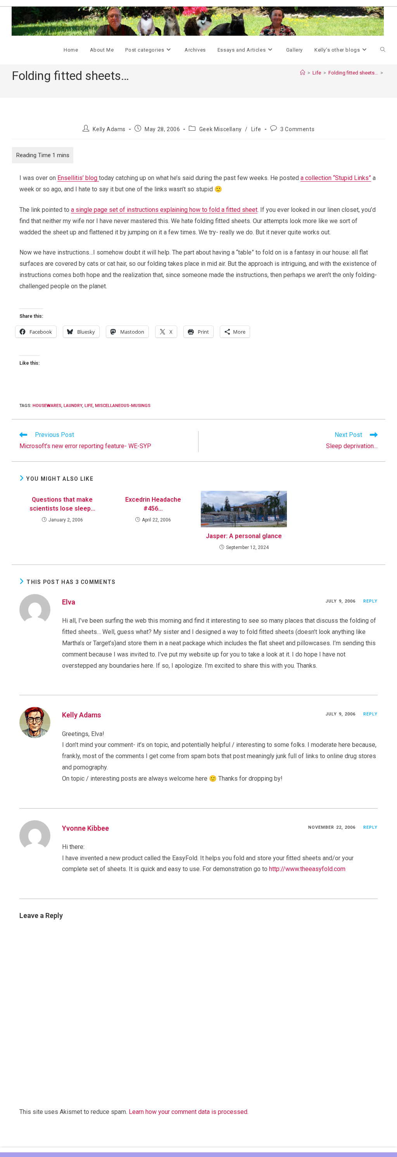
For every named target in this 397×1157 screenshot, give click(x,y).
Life (256, 129)
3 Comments (297, 129)
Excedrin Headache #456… (153, 504)
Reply (370, 601)
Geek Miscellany (220, 129)
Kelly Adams (109, 129)
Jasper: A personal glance (244, 536)
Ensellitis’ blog (78, 178)
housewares (47, 405)
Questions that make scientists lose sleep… (62, 504)
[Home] (302, 73)
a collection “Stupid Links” (335, 178)
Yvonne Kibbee (85, 828)
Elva (68, 602)
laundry (73, 405)
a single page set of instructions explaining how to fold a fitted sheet (164, 209)
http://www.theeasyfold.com (307, 869)
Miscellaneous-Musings (122, 405)
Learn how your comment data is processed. (189, 1111)
